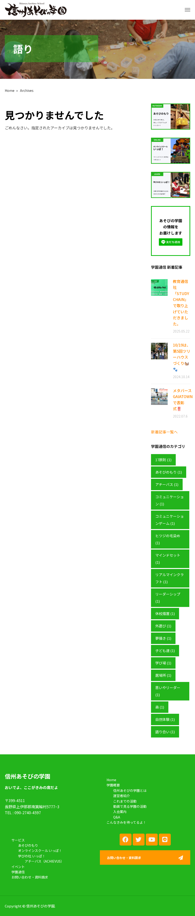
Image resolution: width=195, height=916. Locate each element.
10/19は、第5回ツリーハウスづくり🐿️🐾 (181, 357)
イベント (18, 866)
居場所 (163, 675)
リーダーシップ (167, 598)
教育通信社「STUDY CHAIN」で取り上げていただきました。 (181, 302)
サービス (18, 840)
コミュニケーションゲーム (169, 520)
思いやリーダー (167, 691)
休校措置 (165, 613)
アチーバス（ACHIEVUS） (44, 861)
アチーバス (166, 484)
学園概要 (113, 785)
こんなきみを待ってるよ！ (126, 822)
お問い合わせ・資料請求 (29, 877)
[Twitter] (139, 840)
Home (111, 779)
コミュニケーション (169, 500)
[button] (145, 858)
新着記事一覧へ (164, 432)
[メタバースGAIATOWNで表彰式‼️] (159, 396)
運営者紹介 (121, 795)
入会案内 (120, 811)
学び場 (163, 662)
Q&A (116, 817)
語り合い (165, 731)
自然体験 (165, 719)
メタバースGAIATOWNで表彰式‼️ (183, 400)
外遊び (163, 625)
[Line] (165, 840)
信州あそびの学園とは (129, 790)
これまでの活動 (124, 801)
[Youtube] (152, 840)
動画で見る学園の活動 (129, 806)
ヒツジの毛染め (167, 539)
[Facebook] (126, 840)
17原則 (163, 459)
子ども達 (165, 650)
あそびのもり (168, 472)
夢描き (163, 638)
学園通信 (18, 871)
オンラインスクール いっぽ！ (40, 850)
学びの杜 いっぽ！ (31, 856)
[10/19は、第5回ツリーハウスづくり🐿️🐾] (159, 350)
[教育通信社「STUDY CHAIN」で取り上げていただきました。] (159, 287)
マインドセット (167, 559)
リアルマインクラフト (169, 578)
